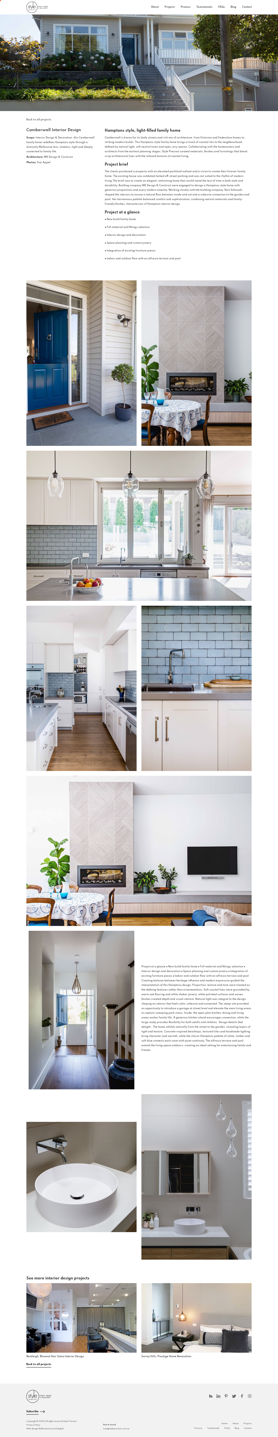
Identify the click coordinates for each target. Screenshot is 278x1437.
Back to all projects (38, 119)
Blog (233, 7)
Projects (170, 7)
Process (185, 7)
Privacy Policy (33, 1425)
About (155, 7)
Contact (247, 7)
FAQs (221, 7)
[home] (37, 7)
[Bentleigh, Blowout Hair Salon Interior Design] (81, 1318)
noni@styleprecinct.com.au (116, 1429)
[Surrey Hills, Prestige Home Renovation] (196, 1318)
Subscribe (32, 1411)
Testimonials (204, 7)
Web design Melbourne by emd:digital (45, 1429)
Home (225, 1424)
